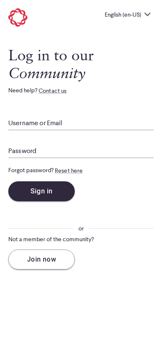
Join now (41, 259)
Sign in (41, 191)
